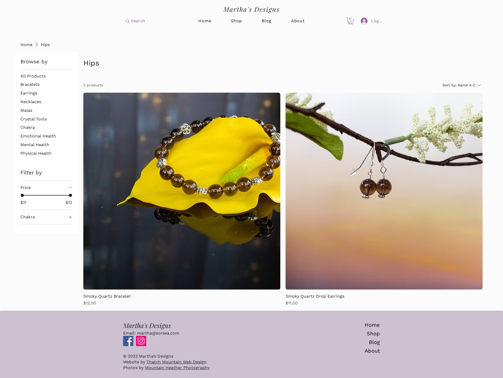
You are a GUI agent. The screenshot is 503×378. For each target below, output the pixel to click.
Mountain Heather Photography (177, 367)
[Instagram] (141, 341)
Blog (374, 342)
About (372, 351)
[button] (350, 21)
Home (372, 325)
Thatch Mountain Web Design (176, 361)
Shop (373, 333)
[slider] (22, 195)
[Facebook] (128, 341)
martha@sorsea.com (158, 333)
